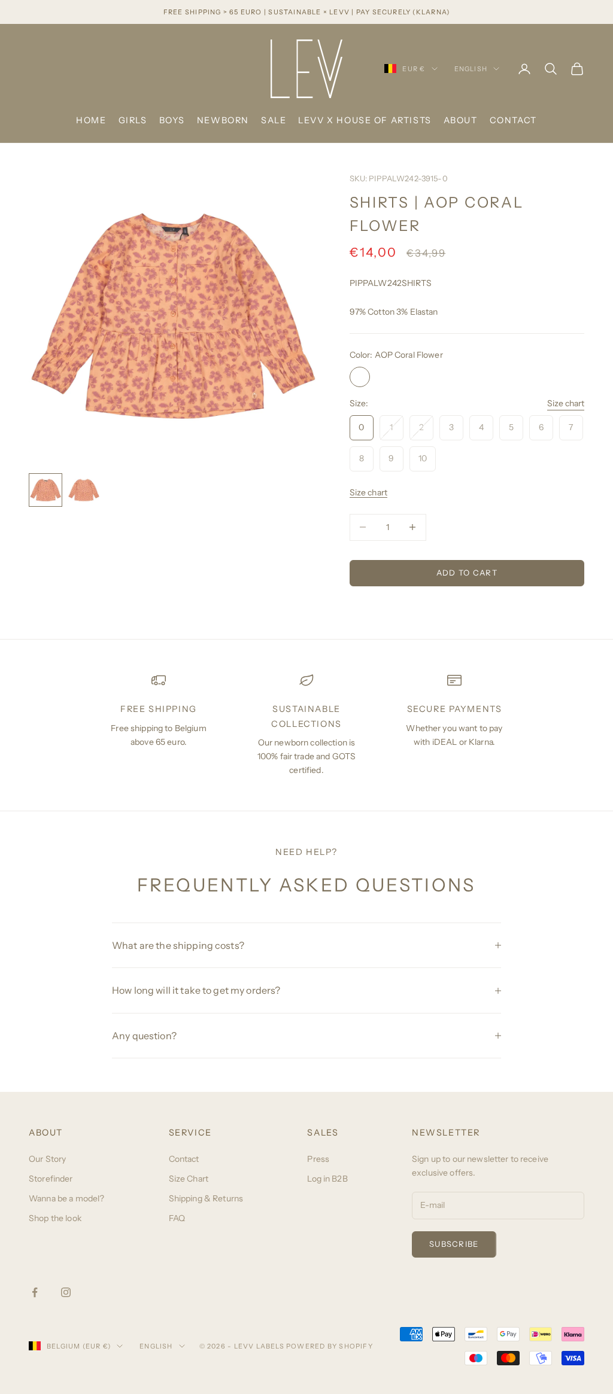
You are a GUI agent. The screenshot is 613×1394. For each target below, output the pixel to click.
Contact (513, 120)
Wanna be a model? (66, 1198)
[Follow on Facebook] (35, 1292)
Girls (133, 120)
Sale (273, 120)
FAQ (177, 1218)
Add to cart (466, 572)
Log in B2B (327, 1178)
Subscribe (454, 1244)
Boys (172, 120)
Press (318, 1158)
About (461, 120)
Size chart (565, 403)
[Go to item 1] (45, 490)
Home (91, 120)
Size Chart (188, 1178)
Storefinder (51, 1178)
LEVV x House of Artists (364, 120)
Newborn (223, 120)
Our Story (47, 1158)
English (470, 69)
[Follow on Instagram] (66, 1292)
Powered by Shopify (329, 1346)
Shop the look (55, 1218)
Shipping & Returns (206, 1198)
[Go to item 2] (84, 490)
